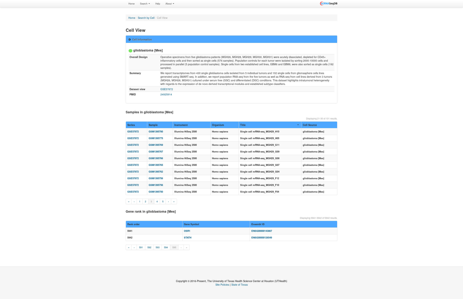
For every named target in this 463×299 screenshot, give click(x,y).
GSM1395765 (156, 165)
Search (144, 3)
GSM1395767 (156, 151)
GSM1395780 (156, 131)
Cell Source (310, 125)
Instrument (181, 125)
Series (131, 125)
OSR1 (187, 231)
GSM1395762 (156, 171)
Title (243, 125)
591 (141, 247)
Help (157, 3)
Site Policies (222, 284)
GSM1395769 (156, 145)
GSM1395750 (156, 191)
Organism (218, 125)
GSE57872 (166, 89)
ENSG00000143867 (261, 231)
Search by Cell (146, 18)
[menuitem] (131, 3)
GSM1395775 (156, 138)
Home (131, 3)
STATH (187, 237)
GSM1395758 (156, 178)
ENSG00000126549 (261, 237)
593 (158, 247)
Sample (153, 125)
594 (166, 247)
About (168, 3)
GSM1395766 (156, 158)
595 (174, 247)
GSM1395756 (156, 185)
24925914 (166, 94)
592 (149, 247)
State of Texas (239, 284)
